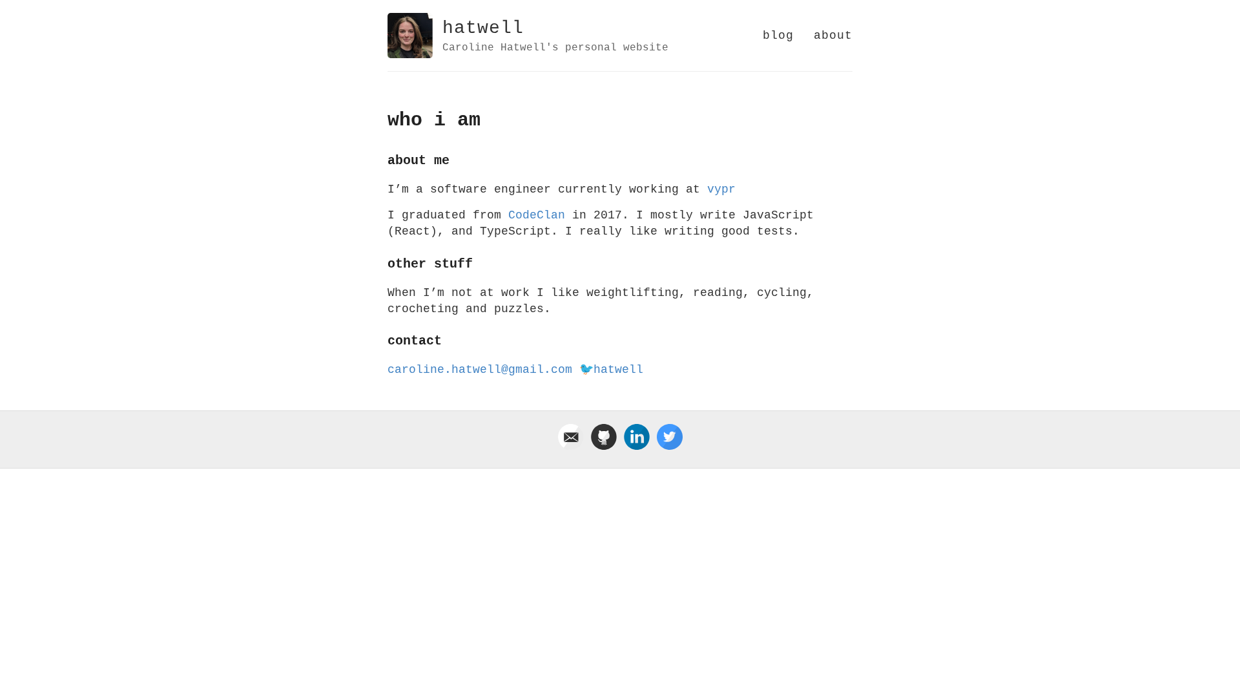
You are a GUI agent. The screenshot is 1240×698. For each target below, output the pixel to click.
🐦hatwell (611, 369)
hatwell (483, 28)
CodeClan (536, 215)
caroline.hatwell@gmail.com (480, 369)
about (833, 35)
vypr (721, 189)
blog (778, 35)
